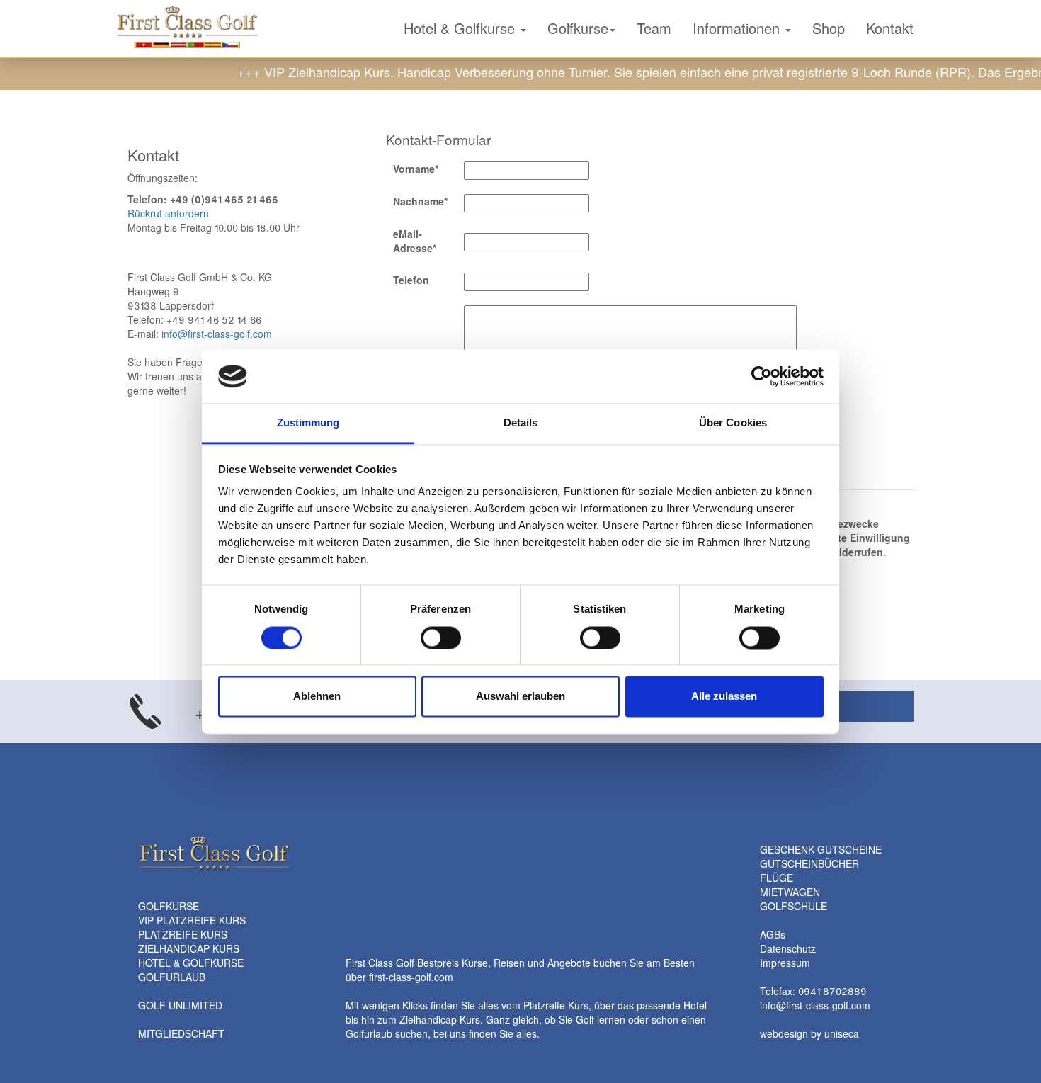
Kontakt (890, 28)
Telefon (411, 280)
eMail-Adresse (417, 241)
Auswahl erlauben (520, 697)
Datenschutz (788, 948)
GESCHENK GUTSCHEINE (821, 849)
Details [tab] (521, 423)
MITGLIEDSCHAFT (181, 1033)
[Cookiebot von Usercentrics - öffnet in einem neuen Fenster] (762, 376)
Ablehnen (317, 697)
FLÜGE (776, 878)
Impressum (785, 963)
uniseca (841, 1033)
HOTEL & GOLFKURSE (191, 963)
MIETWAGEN (790, 892)
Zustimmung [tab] (308, 423)
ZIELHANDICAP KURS (188, 948)
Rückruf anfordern (168, 213)
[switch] (441, 637)
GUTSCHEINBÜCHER (809, 863)
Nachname (420, 201)
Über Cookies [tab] (733, 423)
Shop (828, 28)
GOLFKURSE (168, 906)
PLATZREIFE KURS (182, 934)
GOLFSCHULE (793, 906)
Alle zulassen (724, 697)
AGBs (772, 934)
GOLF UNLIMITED (180, 1005)
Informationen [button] (738, 28)
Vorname (415, 168)
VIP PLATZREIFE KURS (192, 920)
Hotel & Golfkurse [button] (461, 28)
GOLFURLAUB (171, 977)
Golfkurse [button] (577, 28)
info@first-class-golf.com (216, 334)
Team (654, 28)
